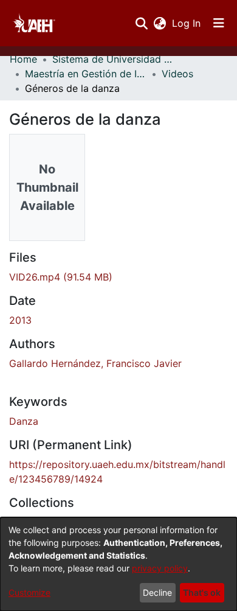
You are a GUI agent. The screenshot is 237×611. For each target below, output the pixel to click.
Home (23, 59)
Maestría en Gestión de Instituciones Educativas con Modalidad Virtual (85, 74)
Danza (23, 421)
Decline (157, 592)
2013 (20, 320)
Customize (29, 592)
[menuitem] (159, 23)
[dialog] (118, 564)
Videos (177, 74)
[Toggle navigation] (219, 23)
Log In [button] (187, 23)
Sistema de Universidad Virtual (113, 59)
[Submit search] (141, 23)
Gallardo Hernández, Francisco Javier (95, 363)
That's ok (202, 592)
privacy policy (160, 568)
